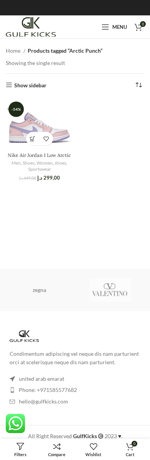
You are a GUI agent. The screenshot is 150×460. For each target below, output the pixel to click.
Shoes (29, 163)
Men (16, 163)
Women (45, 163)
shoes (60, 163)
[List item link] (75, 390)
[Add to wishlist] (46, 138)
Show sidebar (30, 85)
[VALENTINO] (110, 290)
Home (14, 50)
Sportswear (39, 169)
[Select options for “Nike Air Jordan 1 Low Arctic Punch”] (33, 138)
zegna (39, 290)
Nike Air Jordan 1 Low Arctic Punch (39, 158)
